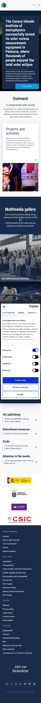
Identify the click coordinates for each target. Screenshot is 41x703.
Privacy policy (8, 609)
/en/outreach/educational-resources (36, 433)
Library (5, 548)
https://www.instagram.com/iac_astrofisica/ (16, 684)
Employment (8, 630)
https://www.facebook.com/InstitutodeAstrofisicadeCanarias (11, 684)
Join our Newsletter (20, 668)
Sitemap (6, 605)
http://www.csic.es (19, 520)
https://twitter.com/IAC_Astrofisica (6, 684)
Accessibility (8, 620)
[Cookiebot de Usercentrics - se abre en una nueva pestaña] (29, 306)
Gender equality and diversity (14, 573)
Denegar (20, 394)
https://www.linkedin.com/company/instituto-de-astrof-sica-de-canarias (20, 684)
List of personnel (9, 544)
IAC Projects (8, 584)
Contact (6, 536)
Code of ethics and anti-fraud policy (17, 569)
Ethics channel (8, 649)
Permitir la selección (20, 387)
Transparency (8, 565)
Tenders (6, 634)
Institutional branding (11, 638)
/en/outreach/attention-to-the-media (36, 462)
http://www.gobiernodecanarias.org (19, 493)
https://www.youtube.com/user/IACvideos (25, 684)
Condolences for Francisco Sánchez (17, 653)
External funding (9, 588)
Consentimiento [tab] (9, 313)
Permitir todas (20, 380)
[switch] (35, 357)
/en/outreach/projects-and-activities (35, 160)
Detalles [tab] (21, 313)
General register (9, 551)
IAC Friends (7, 595)
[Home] (4, 5)
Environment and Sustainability (15, 576)
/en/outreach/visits (36, 447)
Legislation (7, 561)
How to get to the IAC (11, 540)
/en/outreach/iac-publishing (36, 420)
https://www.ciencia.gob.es (19, 480)
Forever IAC (7, 580)
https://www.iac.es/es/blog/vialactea (34, 684)
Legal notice (8, 613)
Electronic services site (12, 645)
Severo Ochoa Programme (13, 591)
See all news (27, 86)
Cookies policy (9, 616)
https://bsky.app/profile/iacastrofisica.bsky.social (29, 684)
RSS (4, 642)
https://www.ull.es (19, 507)
